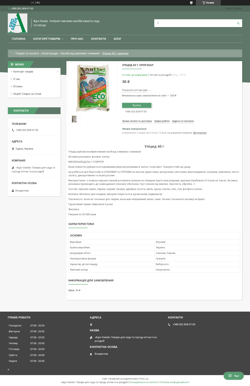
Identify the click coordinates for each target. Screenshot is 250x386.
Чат (236, 375)
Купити (137, 105)
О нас (16, 79)
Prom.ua (143, 378)
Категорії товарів (46, 38)
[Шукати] (238, 23)
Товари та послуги (27, 53)
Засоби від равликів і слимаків (80, 53)
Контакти (98, 38)
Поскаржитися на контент (143, 382)
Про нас (77, 38)
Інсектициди (50, 53)
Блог (117, 38)
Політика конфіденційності (174, 382)
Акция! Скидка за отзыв (27, 93)
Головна (18, 38)
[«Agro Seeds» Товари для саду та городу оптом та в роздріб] (17, 23)
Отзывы (17, 86)
